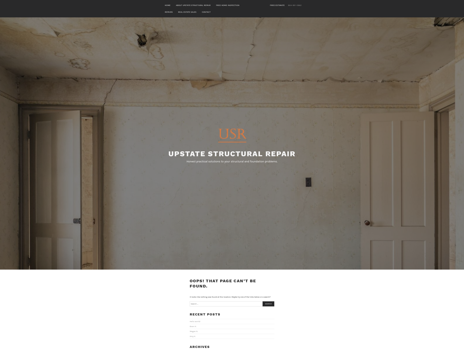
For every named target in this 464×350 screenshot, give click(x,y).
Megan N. (194, 331)
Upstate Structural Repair (232, 153)
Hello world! (195, 321)
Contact (206, 12)
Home (167, 5)
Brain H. (193, 326)
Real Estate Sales (187, 12)
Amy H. (193, 336)
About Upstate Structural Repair (193, 5)
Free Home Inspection (227, 5)
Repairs (169, 12)
